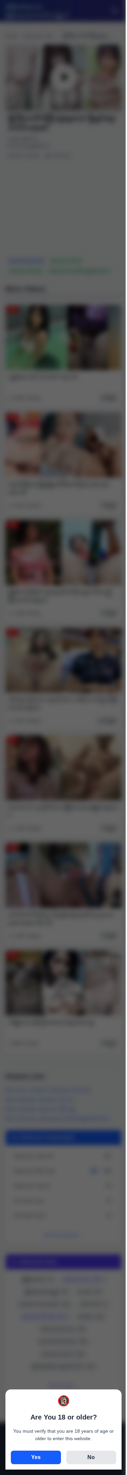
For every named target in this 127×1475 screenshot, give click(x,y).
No (91, 1457)
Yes (36, 1457)
